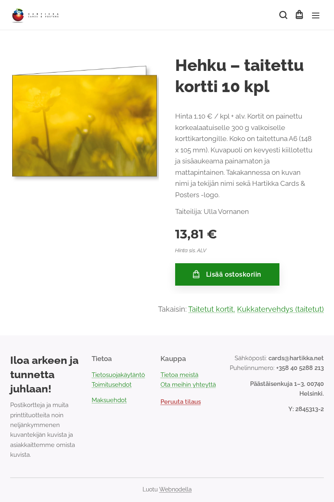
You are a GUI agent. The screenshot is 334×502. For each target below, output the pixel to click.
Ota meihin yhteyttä (188, 384)
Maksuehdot (109, 400)
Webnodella (175, 489)
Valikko (316, 15)
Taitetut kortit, (211, 309)
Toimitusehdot (112, 384)
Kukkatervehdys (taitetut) (280, 309)
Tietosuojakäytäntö (118, 375)
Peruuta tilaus (180, 401)
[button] (283, 15)
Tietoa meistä (179, 375)
